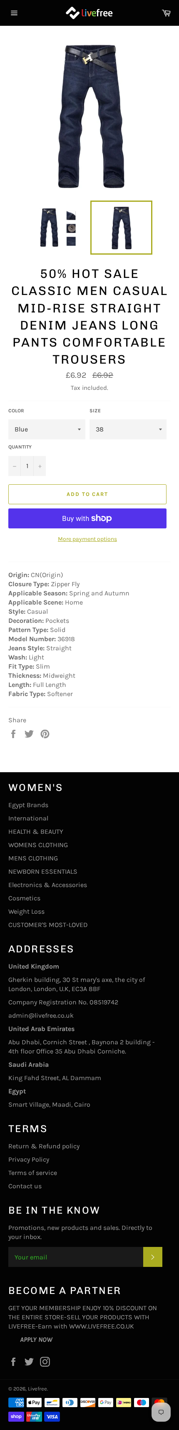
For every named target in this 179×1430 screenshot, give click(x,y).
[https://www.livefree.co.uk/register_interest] (14, 1339)
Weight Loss (26, 911)
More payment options (87, 539)
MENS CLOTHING (33, 858)
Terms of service (32, 1173)
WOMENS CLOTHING (38, 845)
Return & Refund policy (44, 1146)
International (28, 818)
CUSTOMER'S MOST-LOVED (48, 925)
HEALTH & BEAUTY (35, 831)
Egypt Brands (28, 805)
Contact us (25, 1186)
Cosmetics (24, 898)
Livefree (37, 1388)
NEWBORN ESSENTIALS (42, 871)
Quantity (20, 447)
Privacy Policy (28, 1159)
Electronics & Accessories (47, 885)
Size (95, 411)
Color (16, 411)
